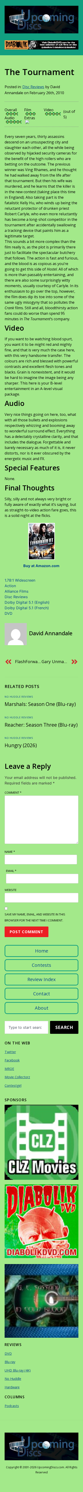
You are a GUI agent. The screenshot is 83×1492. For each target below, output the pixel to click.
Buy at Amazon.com (41, 565)
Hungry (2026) (21, 745)
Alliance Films (16, 591)
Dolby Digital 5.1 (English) (27, 602)
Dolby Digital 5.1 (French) (27, 608)
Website (11, 890)
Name (10, 852)
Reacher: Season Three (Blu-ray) (41, 725)
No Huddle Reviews (19, 696)
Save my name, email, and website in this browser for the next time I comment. (35, 917)
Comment (13, 792)
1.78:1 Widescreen (20, 580)
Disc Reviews (33, 86)
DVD (8, 613)
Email (11, 871)
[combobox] (26, 1027)
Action (10, 585)
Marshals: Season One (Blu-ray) (40, 704)
